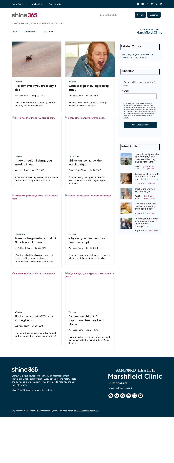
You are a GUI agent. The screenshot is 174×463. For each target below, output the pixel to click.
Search (140, 15)
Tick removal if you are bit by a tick (35, 88)
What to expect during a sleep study (89, 88)
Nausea (124, 57)
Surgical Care (149, 169)
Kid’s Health (20, 234)
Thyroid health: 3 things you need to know (33, 162)
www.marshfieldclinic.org (120, 388)
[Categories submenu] (36, 31)
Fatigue (135, 54)
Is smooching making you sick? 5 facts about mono (36, 240)
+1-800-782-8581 (119, 383)
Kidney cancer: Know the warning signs (85, 162)
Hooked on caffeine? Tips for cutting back (34, 318)
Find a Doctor (17, 4)
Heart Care (150, 213)
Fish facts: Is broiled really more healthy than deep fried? (145, 206)
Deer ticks (125, 54)
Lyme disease (146, 54)
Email (126, 91)
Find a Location (36, 4)
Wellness (18, 81)
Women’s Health (149, 198)
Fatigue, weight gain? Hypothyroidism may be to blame (86, 320)
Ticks (144, 57)
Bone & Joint (149, 166)
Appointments (55, 4)
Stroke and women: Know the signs (145, 190)
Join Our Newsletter (140, 125)
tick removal (135, 57)
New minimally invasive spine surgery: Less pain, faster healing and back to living (147, 158)
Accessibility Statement (87, 411)
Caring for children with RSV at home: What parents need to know (147, 176)
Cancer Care (74, 156)
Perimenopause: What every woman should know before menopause (146, 223)
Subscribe (154, 15)
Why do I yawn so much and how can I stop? (87, 240)
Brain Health (148, 196)
